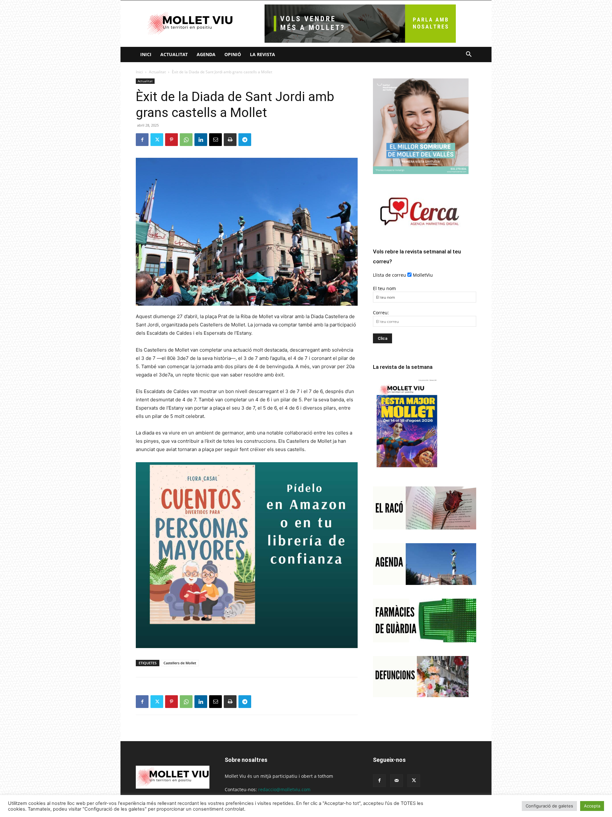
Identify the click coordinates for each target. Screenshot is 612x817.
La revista (262, 54)
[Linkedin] (200, 139)
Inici (145, 54)
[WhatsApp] (186, 139)
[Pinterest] (171, 139)
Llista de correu (389, 275)
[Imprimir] (230, 139)
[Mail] (396, 780)
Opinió (232, 54)
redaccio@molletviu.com (284, 789)
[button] (468, 55)
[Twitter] (156, 139)
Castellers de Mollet (180, 662)
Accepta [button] (592, 805)
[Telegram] (244, 139)
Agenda (206, 54)
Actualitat (174, 54)
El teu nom (384, 288)
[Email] (215, 139)
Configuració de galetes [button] (549, 805)
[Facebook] (142, 139)
